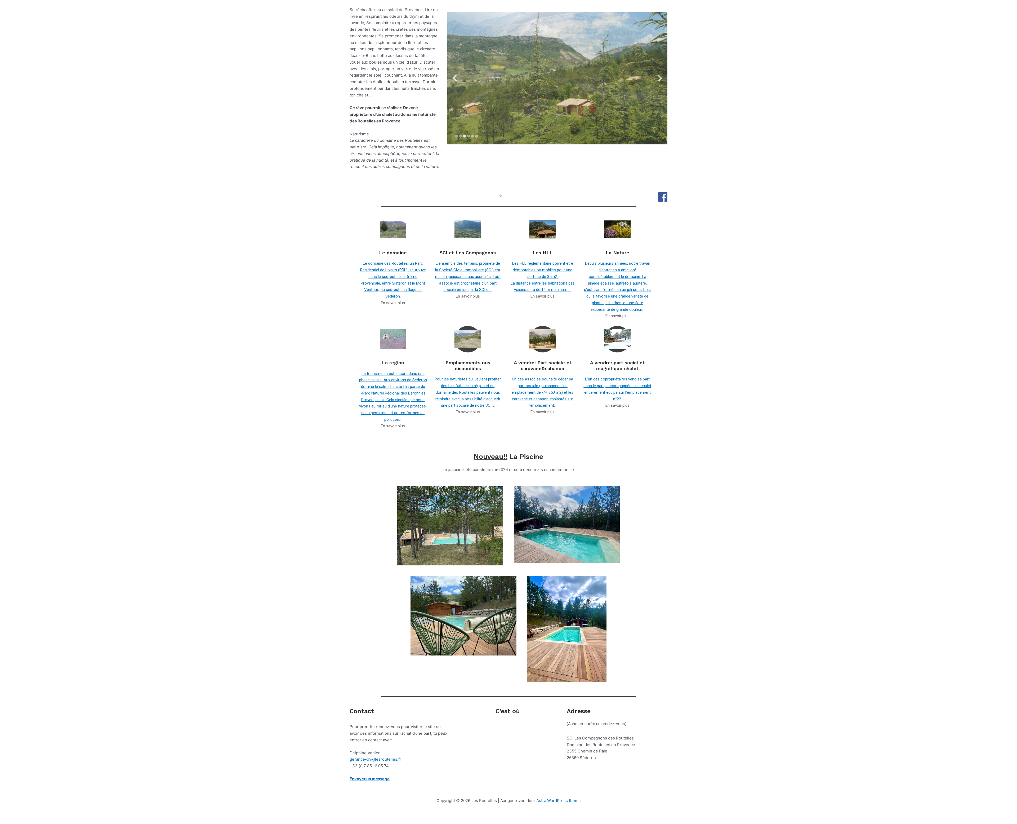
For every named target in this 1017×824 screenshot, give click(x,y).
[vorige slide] (455, 78)
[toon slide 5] (472, 136)
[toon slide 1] (456, 136)
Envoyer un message (370, 778)
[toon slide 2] (460, 136)
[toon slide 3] (464, 136)
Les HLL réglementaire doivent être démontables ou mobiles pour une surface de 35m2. (542, 270)
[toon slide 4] (468, 136)
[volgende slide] (660, 78)
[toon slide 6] (476, 136)
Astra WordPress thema (558, 800)
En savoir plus (393, 302)
